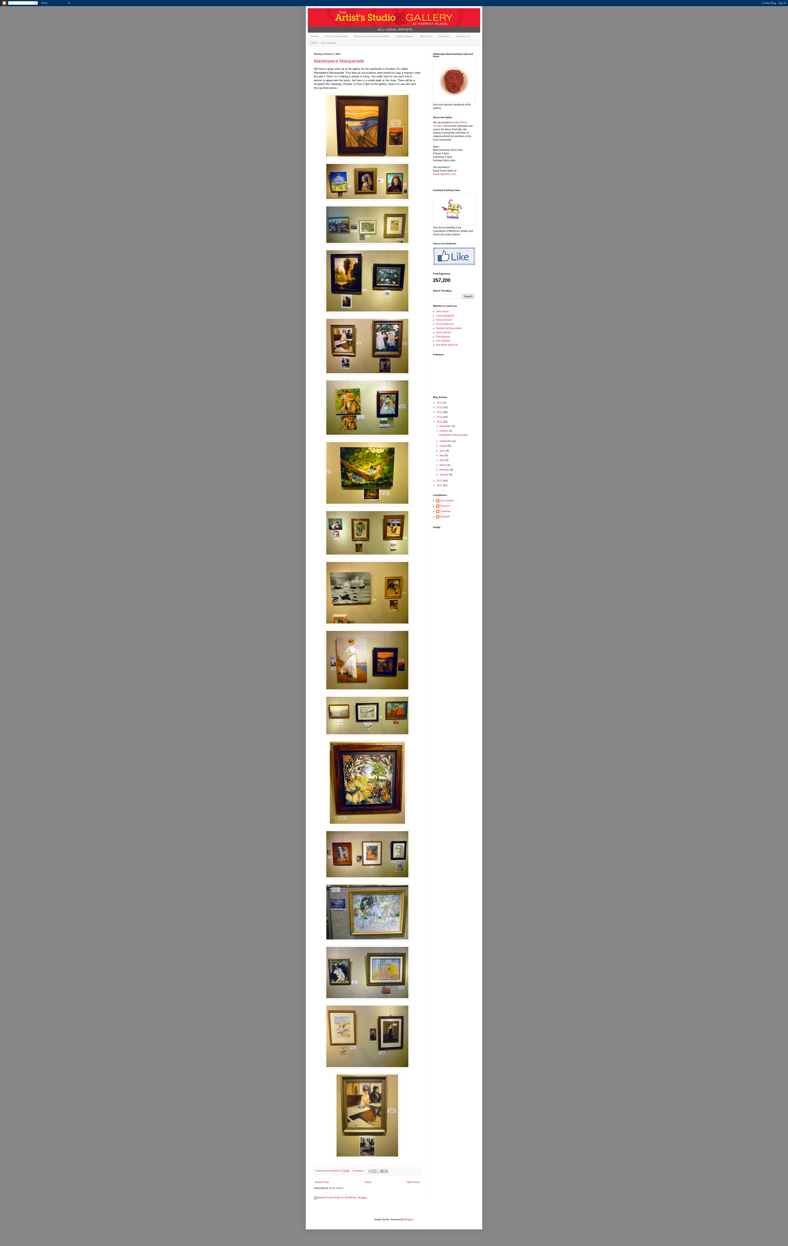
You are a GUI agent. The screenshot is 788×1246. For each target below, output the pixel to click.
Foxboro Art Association (449, 328)
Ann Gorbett (442, 340)
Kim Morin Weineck (447, 344)
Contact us (463, 36)
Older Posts (413, 1182)
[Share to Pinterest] (386, 1171)
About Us (426, 36)
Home (314, 36)
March (443, 465)
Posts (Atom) (336, 1188)
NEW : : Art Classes (323, 43)
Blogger (409, 1219)
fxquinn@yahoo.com (444, 174)
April (442, 460)
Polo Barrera (443, 336)
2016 (440, 407)
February (445, 469)
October (444, 430)
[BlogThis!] (374, 1171)
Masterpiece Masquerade (339, 61)
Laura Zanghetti (445, 315)
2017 (440, 402)
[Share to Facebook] (382, 1171)
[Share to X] (378, 1171)
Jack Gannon (443, 332)
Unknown (445, 511)
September (446, 441)
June (443, 450)
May (442, 455)
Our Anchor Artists (336, 36)
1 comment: (358, 1170)
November (446, 426)
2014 (440, 417)
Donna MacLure (445, 324)
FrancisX (445, 506)
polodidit (445, 516)
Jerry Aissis (442, 311)
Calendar (444, 36)
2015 (440, 412)
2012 (440, 480)
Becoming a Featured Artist (371, 36)
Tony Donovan (444, 319)
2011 (440, 485)
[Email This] (371, 1171)
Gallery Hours (404, 36)
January (444, 474)
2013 (440, 421)
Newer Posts (322, 1182)
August (444, 445)
